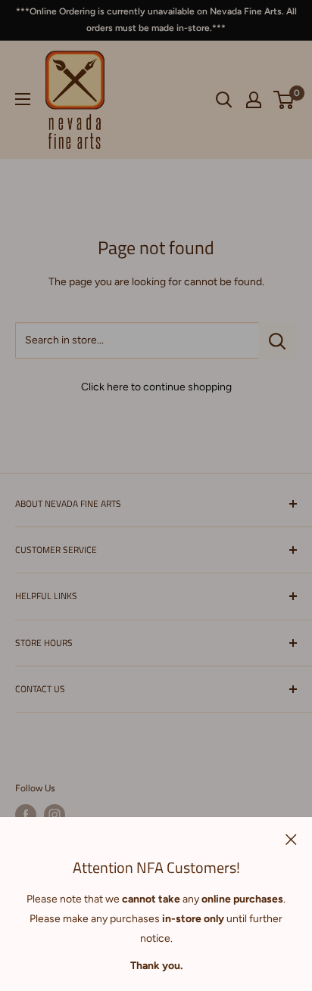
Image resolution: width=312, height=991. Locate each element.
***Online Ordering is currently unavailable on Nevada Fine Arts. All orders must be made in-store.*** (156, 19)
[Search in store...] (277, 340)
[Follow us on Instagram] (54, 814)
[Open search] (224, 100)
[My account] (253, 100)
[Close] (291, 839)
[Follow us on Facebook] (25, 814)
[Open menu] (22, 99)
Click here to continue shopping (156, 387)
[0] (284, 100)
